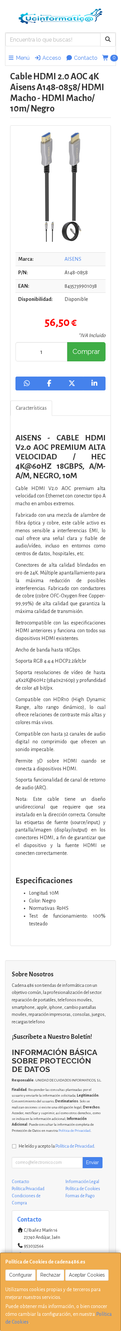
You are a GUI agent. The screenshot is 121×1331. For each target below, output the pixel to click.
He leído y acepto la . (57, 1146)
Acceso (51, 58)
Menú (22, 58)
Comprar (86, 352)
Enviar (92, 1162)
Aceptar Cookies (87, 1275)
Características (31, 408)
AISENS (73, 259)
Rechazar (50, 1275)
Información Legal (82, 1181)
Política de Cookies (83, 1188)
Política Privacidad (28, 1188)
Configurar (20, 1275)
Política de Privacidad (74, 1130)
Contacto (85, 58)
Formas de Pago (80, 1196)
